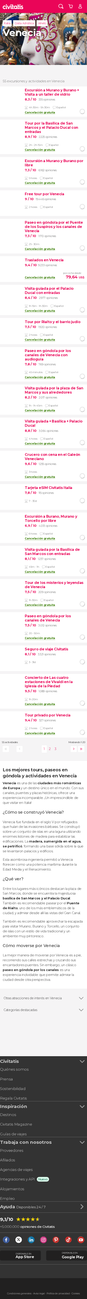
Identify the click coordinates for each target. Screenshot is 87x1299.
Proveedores (11, 1150)
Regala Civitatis (13, 1098)
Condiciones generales (19, 1293)
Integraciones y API (17, 1179)
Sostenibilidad (13, 1088)
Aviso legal (39, 1293)
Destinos (8, 1114)
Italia (7, 23)
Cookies (76, 1293)
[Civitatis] (13, 6)
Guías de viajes (13, 1134)
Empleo (7, 1198)
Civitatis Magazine (16, 1124)
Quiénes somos (14, 1069)
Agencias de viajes (16, 1169)
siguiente (73, 749)
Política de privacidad (58, 1293)
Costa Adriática (24, 23)
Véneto (42, 23)
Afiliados (7, 1160)
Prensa (6, 1079)
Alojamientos (12, 1189)
